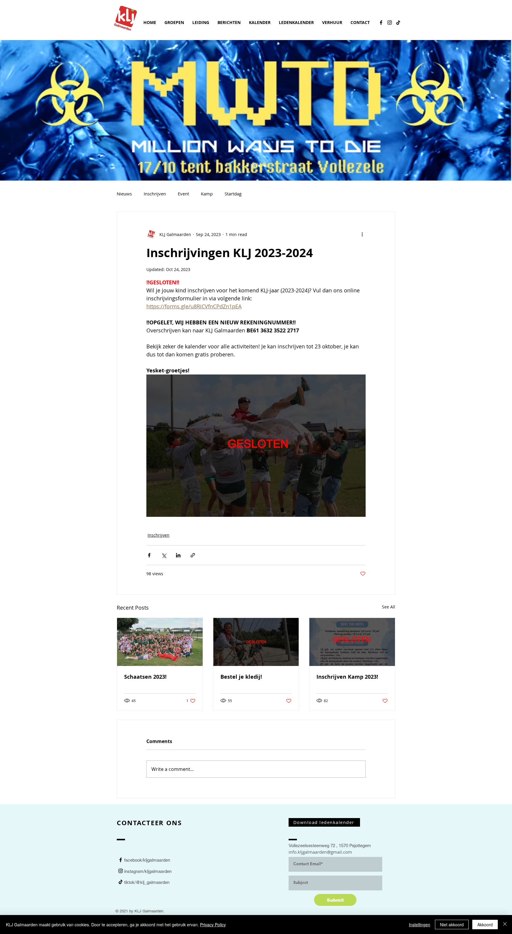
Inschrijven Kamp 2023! (347, 676)
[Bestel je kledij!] (256, 642)
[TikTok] (398, 22)
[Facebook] (381, 22)
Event (183, 194)
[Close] (504, 924)
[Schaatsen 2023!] (160, 642)
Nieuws (124, 194)
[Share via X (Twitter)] (164, 555)
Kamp (207, 194)
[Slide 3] (259, 166)
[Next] (479, 110)
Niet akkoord (452, 924)
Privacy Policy (213, 924)
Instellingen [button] (419, 924)
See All (388, 607)
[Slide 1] (253, 166)
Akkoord (485, 924)
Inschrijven (155, 194)
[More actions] (362, 234)
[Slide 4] (264, 166)
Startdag (233, 194)
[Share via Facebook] (149, 555)
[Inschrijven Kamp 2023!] (352, 642)
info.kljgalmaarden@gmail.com (320, 852)
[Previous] (32, 110)
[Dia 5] (248, 166)
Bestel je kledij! (241, 676)
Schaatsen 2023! (145, 676)
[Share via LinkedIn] (178, 555)
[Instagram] (390, 22)
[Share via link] (193, 555)
